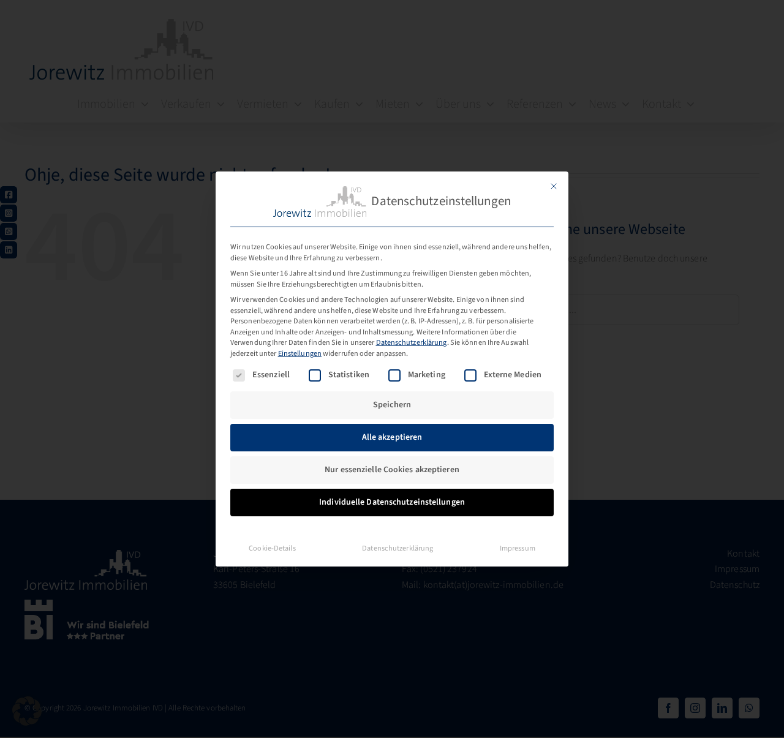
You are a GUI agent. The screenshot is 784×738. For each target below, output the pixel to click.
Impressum (517, 548)
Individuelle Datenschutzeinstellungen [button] (392, 502)
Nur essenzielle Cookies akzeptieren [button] (392, 470)
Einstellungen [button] (300, 353)
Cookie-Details (272, 548)
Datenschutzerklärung (411, 342)
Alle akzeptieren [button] (392, 437)
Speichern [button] (392, 405)
